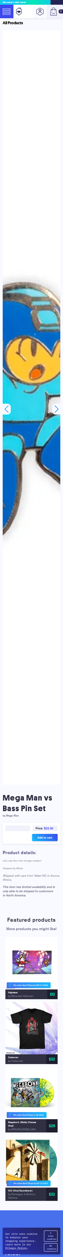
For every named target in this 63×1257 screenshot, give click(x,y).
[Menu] (6, 11)
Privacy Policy (16, 1248)
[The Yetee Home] (18, 11)
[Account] (40, 11)
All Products (13, 23)
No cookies (52, 1247)
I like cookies (52, 1236)
